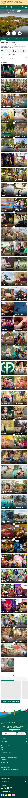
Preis (3, 54)
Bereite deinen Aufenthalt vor (7, 771)
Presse (2, 747)
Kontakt (2, 755)
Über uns (3, 744)
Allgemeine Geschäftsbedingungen (9, 757)
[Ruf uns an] (22, 7)
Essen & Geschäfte (13, 38)
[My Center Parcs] (26, 7)
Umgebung (22, 38)
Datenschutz (4, 761)
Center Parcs (4, 741)
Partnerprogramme (5, 767)
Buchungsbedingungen (14, 729)
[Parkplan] (20, 33)
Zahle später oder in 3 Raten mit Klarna (9, 769)
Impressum (3, 759)
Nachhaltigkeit (4, 750)
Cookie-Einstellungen (6, 762)
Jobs (2, 749)
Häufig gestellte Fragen (6, 752)
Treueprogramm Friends (6, 745)
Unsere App (4, 738)
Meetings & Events (5, 765)
